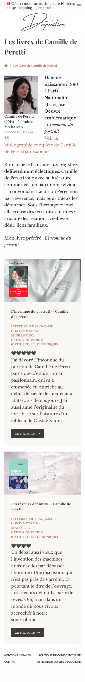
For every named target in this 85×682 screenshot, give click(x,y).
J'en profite (45, 8)
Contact (10, 661)
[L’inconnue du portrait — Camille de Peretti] (42, 280)
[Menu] (79, 6)
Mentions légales (17, 655)
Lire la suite (29, 434)
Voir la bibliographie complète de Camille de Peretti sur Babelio (40, 145)
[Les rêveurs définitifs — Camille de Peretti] (42, 473)
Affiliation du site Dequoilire (59, 661)
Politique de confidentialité (60, 655)
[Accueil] (6, 65)
